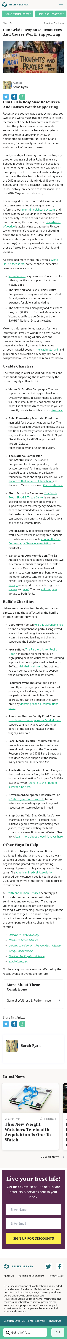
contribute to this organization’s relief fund (35, 720)
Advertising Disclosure (31, 1275)
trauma (13, 589)
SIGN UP (33, 1238)
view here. (57, 410)
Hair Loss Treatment (51, 14)
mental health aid (47, 349)
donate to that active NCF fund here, (31, 481)
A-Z (57, 1332)
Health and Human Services (22, 893)
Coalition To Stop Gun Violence (26, 956)
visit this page (49, 589)
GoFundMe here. (53, 485)
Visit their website (29, 666)
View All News (50, 1157)
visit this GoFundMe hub (48, 624)
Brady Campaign (18, 961)
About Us (9, 1275)
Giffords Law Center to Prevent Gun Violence (34, 945)
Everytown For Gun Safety (24, 934)
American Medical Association (34, 872)
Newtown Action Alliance (23, 940)
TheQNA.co (55, 1320)
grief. (26, 589)
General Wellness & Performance (29, 1000)
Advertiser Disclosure (54, 23)
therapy (13, 585)
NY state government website (26, 799)
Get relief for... (21, 1332)
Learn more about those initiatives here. (39, 836)
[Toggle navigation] (61, 4)
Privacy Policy (56, 1275)
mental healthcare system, (38, 209)
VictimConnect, (17, 276)
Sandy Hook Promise (21, 950)
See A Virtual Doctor (18, 14)
